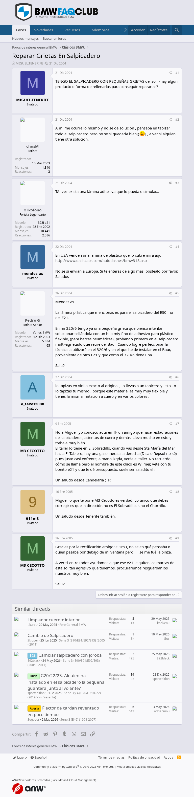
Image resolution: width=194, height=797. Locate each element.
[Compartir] (170, 73)
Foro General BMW (72, 625)
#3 (177, 183)
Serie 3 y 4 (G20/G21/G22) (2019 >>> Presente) (64, 695)
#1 (177, 73)
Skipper (33, 640)
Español (40, 757)
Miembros (100, 29)
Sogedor (33, 719)
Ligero (21, 757)
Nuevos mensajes (25, 38)
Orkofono (32, 209)
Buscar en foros (54, 38)
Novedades (43, 29)
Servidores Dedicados (35, 780)
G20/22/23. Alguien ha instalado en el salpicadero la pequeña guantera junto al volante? (66, 682)
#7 (177, 424)
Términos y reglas (111, 757)
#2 (177, 119)
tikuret (32, 625)
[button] (57, 30)
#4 (177, 247)
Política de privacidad (144, 757)
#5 (177, 293)
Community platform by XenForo (74, 766)
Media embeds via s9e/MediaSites (139, 766)
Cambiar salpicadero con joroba (70, 655)
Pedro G (32, 320)
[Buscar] (177, 30)
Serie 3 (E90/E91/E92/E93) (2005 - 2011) (66, 642)
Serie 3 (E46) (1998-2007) (78, 719)
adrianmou (161, 711)
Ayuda (168, 757)
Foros (21, 29)
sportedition (36, 693)
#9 (177, 538)
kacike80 (163, 623)
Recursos (72, 29)
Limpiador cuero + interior (54, 620)
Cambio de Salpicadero (50, 635)
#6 (177, 377)
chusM (32, 146)
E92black (34, 660)
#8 (177, 492)
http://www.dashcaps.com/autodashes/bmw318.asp (101, 260)
